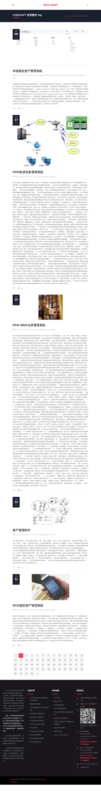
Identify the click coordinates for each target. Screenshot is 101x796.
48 (65, 669)
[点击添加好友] (87, 723)
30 (37, 664)
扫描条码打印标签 (55, 75)
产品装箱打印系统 (59, 728)
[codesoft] (51, 4)
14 (21, 660)
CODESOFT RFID (20, 75)
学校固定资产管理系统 (27, 71)
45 (48, 669)
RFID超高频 (40, 75)
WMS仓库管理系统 (35, 735)
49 (71, 669)
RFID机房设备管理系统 (28, 172)
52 (15, 673)
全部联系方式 (84, 767)
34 (59, 664)
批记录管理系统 (59, 705)
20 (54, 660)
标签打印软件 (79, 75)
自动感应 (52, 176)
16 (32, 660)
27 (21, 664)
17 (37, 660)
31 (43, 664)
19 (48, 660)
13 (15, 660)
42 (32, 669)
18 (43, 660)
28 (26, 664)
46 (54, 669)
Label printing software (61, 735)
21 (59, 660)
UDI (64, 16)
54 (26, 673)
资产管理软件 (21, 530)
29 (32, 664)
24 (76, 660)
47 (59, 669)
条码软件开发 (71, 75)
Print (22, 108)
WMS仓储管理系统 (35, 742)
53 (21, 673)
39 (15, 669)
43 (37, 669)
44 (43, 669)
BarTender (57, 698)
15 (26, 660)
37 (76, 664)
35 (65, 664)
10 (71, 655)
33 (54, 664)
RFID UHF (33, 75)
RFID (27, 75)
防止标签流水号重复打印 (37, 713)
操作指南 (63, 75)
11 (76, 655)
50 (76, 669)
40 (21, 669)
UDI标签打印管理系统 (60, 718)
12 (82, 655)
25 (82, 660)
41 (26, 669)
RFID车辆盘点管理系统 (37, 738)
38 (82, 664)
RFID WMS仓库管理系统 (29, 325)
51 (82, 669)
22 (65, 660)
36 (71, 664)
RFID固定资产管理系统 (28, 605)
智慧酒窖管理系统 (35, 704)
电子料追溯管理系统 (60, 708)
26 (15, 664)
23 (71, 660)
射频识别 (46, 75)
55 (32, 673)
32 (48, 664)
